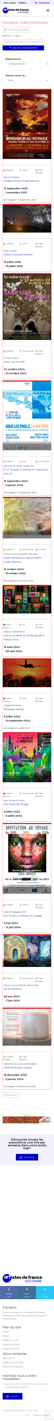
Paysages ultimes (14, 709)
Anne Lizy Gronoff (14, 361)
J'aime (9, 1286)
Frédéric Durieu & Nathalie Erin (22, 180)
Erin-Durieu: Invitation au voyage (23, 915)
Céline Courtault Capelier (18, 254)
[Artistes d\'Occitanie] (16, 10)
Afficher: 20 (10, 1095)
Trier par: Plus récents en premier (22, 42)
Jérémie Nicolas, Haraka (18, 1067)
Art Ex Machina (12, 989)
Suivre (27, 1286)
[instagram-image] (15, 1185)
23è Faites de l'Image (16, 804)
